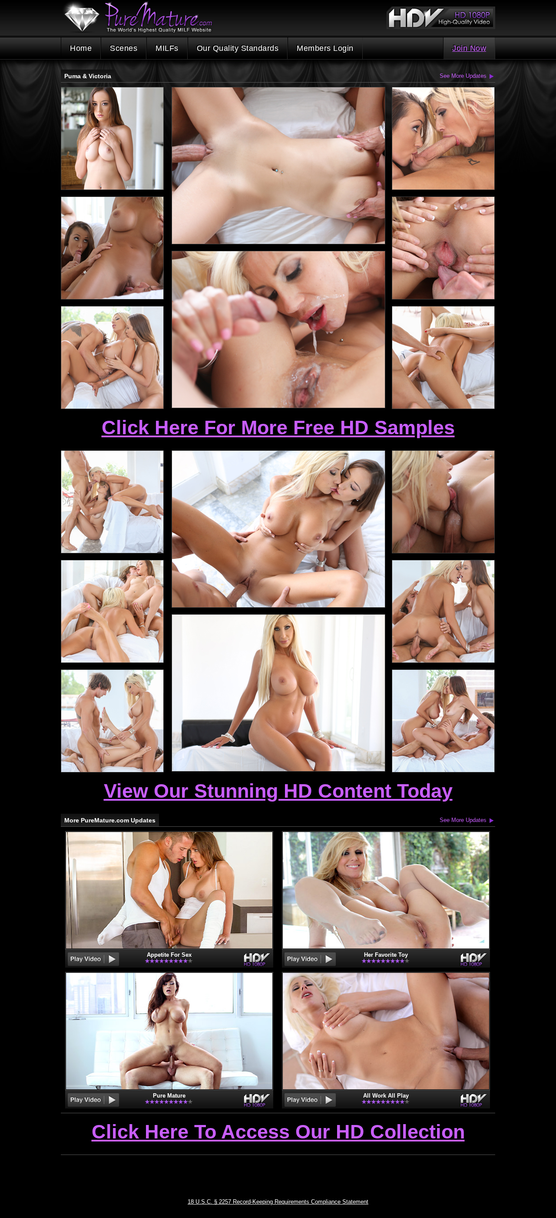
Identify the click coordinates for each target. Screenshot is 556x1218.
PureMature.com (142, 17)
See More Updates (463, 76)
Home (81, 48)
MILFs (167, 48)
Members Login (325, 48)
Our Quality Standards (238, 48)
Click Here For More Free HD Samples (278, 427)
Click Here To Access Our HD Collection (278, 1132)
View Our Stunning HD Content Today (278, 791)
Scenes (123, 48)
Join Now (469, 48)
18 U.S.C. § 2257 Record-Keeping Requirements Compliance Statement (278, 1201)
